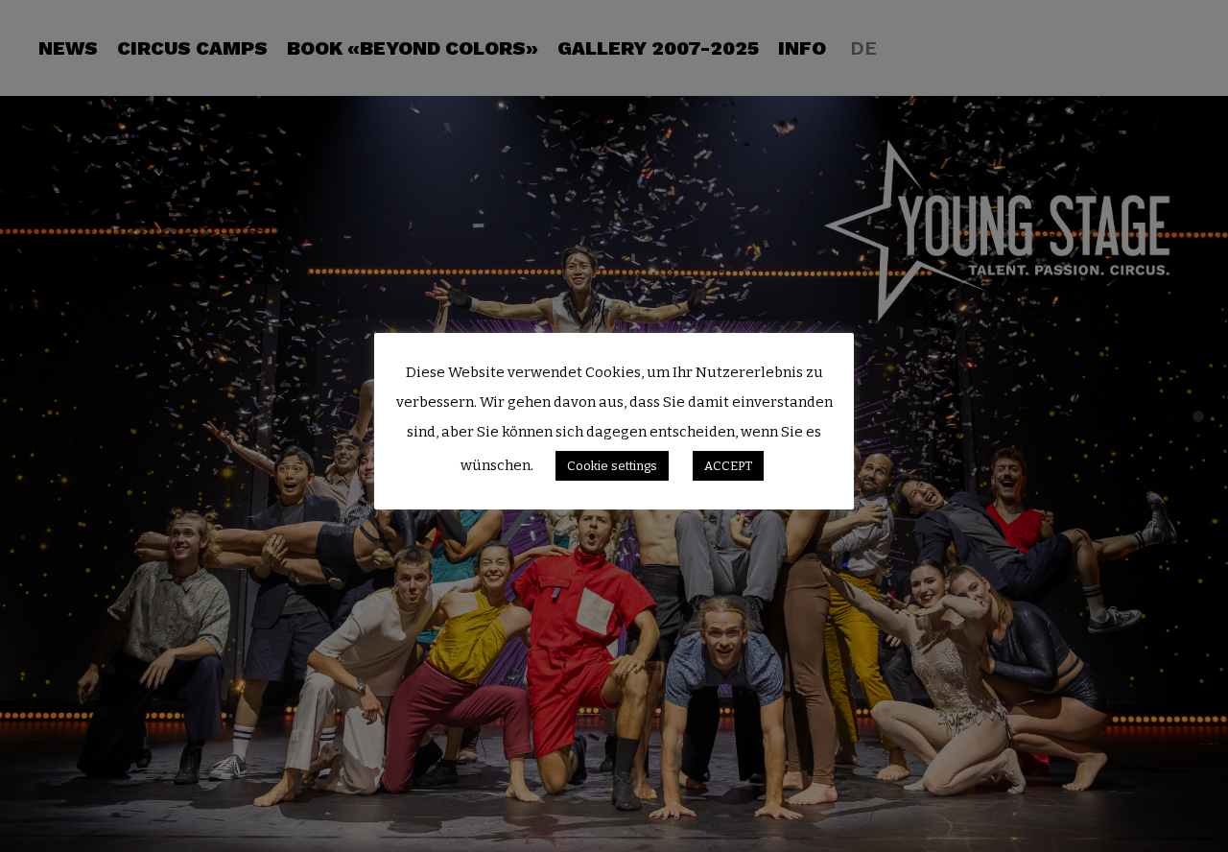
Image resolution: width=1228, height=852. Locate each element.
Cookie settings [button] (612, 466)
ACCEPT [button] (728, 466)
